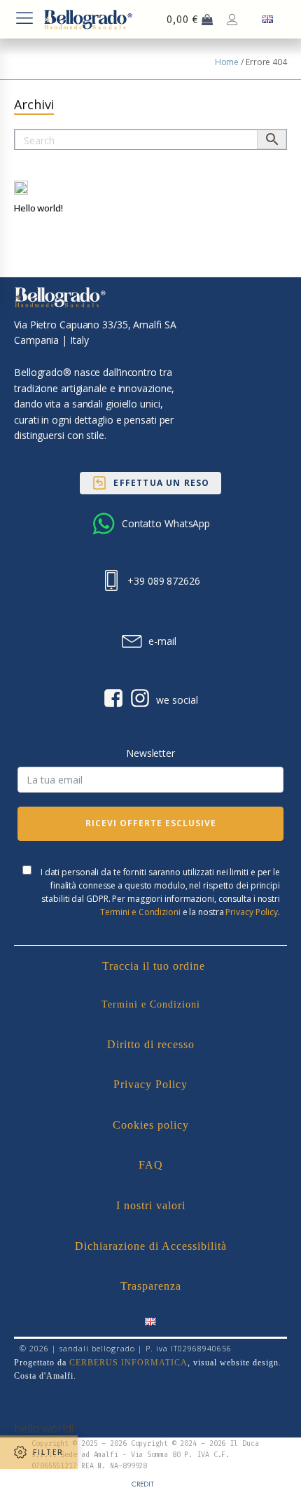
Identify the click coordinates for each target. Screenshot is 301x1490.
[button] (150, 483)
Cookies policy (151, 1125)
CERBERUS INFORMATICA (128, 1362)
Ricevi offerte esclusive (150, 823)
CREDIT (143, 1484)
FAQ (151, 1165)
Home (227, 62)
